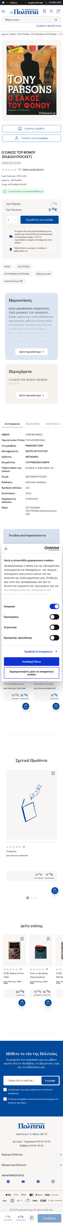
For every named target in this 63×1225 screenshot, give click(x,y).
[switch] (54, 617)
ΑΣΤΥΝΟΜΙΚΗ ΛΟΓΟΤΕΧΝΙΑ (43, 34)
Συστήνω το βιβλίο (34, 128)
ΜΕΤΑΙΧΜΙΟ (16, 180)
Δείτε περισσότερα (31, 352)
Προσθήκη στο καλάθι (39, 220)
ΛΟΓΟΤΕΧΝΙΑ (23, 34)
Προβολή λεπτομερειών (38, 651)
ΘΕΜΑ (13, 34)
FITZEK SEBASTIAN (14, 684)
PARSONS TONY (11, 163)
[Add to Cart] (25, 706)
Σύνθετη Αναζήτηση (48, 26)
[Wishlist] (44, 11)
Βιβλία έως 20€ (44, 273)
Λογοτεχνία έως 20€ (13, 281)
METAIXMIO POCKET (17, 184)
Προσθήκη (49, 1218)
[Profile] (51, 11)
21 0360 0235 (55, 2)
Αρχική (5, 34)
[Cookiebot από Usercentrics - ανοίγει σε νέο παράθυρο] (45, 548)
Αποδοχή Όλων (31, 661)
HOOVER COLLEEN (43, 684)
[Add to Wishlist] (32, 1218)
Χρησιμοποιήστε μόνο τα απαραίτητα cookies (31, 673)
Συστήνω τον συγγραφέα (35, 138)
